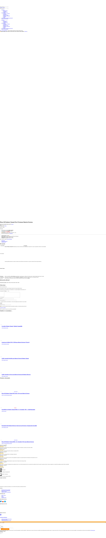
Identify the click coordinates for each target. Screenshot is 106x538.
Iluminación (4, 14)
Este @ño (1, 304)
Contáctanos (10, 233)
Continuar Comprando (5, 529)
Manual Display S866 (4, 519)
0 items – (2, 7)
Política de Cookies (4, 491)
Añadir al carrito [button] (5, 360)
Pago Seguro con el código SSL (6, 490)
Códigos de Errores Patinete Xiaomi (6, 520)
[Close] (27, 31)
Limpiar (12, 224)
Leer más (5, 411)
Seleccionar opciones (9, 395)
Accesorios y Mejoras (3, 307)
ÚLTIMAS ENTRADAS (3, 517)
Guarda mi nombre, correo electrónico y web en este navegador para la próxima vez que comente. (13, 301)
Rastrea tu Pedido (4, 497)
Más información (93, 530)
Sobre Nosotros (4, 495)
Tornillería (4, 16)
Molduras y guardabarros (6, 15)
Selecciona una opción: (3, 224)
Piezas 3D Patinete (4, 30)
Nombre (1, 298)
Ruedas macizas (5, 10)
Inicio (0, 30)
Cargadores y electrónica (6, 13)
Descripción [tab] (3, 240)
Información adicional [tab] (4, 241)
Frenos (4, 17)
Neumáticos (4, 11)
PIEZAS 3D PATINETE (5, 18)
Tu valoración (2, 297)
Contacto (26, 31)
